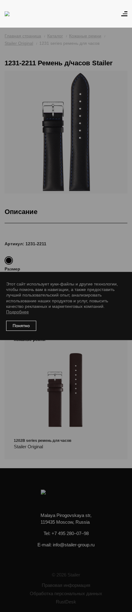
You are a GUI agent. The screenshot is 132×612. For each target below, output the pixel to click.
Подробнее (17, 311)
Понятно (21, 325)
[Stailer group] (22, 13)
